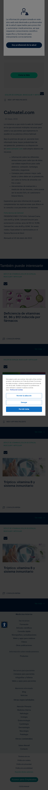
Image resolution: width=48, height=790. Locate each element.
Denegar (24, 402)
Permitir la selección (24, 395)
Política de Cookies (16, 390)
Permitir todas (24, 409)
